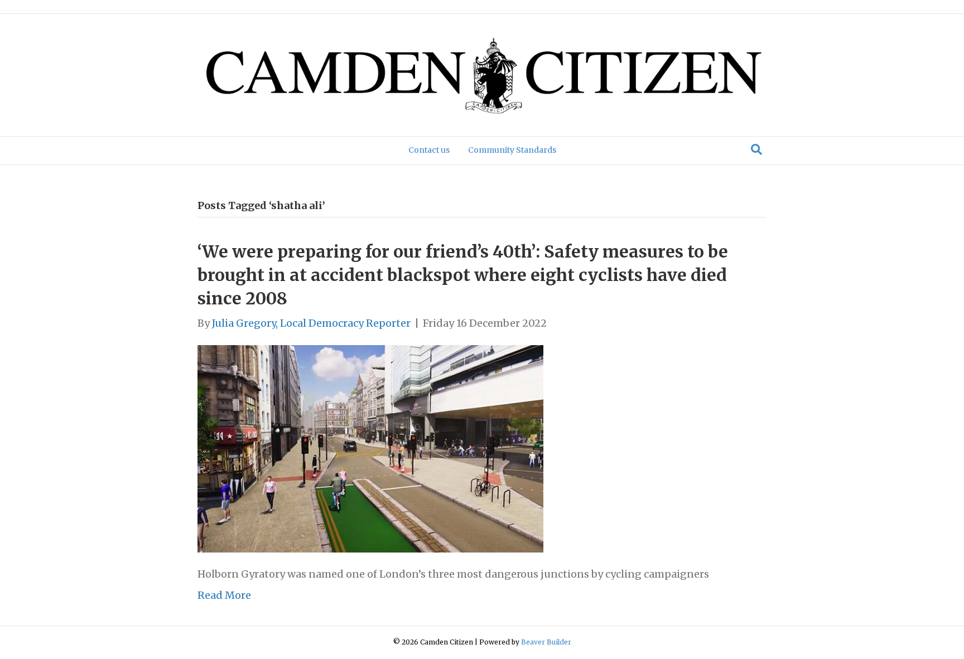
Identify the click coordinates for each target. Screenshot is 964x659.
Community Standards (512, 150)
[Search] (756, 149)
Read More (224, 595)
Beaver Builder (546, 642)
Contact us (429, 150)
